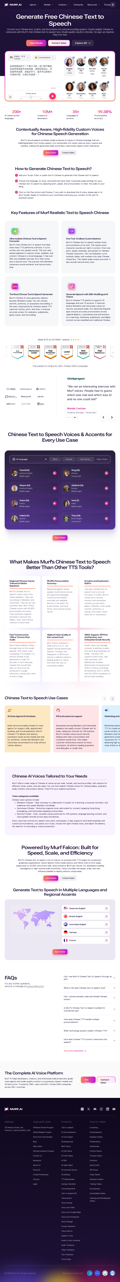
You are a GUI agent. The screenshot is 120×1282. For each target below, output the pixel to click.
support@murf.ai (34, 986)
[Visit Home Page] (13, 4)
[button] (34, 4)
